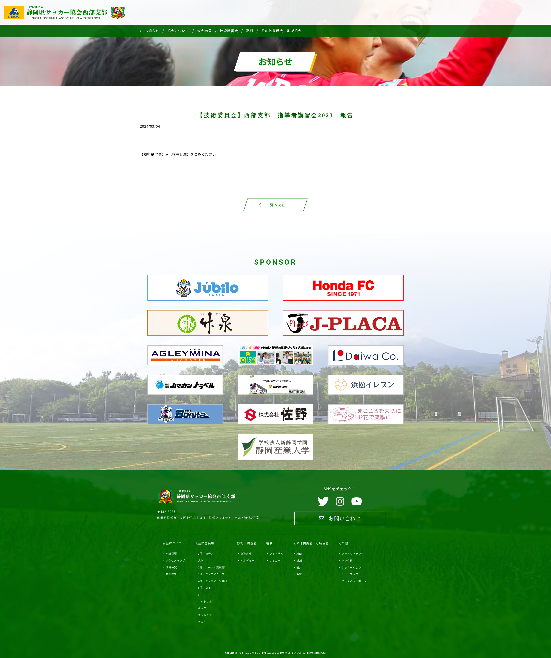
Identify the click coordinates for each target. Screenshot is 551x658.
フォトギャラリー (353, 553)
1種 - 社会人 (206, 553)
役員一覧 (171, 567)
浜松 (299, 574)
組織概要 (171, 553)
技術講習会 (229, 30)
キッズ (202, 608)
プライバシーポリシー (356, 581)
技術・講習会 (247, 543)
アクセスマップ (175, 560)
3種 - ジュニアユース (211, 574)
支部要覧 (171, 574)
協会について (178, 30)
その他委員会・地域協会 (281, 30)
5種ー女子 (204, 587)
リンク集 (347, 560)
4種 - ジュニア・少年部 (213, 581)
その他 (202, 621)
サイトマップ (350, 574)
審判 (249, 30)
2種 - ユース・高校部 (211, 567)
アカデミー (247, 560)
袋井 (299, 567)
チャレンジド (206, 615)
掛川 (299, 560)
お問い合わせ (345, 518)
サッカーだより (351, 567)
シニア (202, 594)
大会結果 (204, 30)
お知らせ (152, 30)
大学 (201, 560)
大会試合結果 (204, 543)
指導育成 (246, 553)
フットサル (205, 601)
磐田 (299, 553)
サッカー (275, 560)
